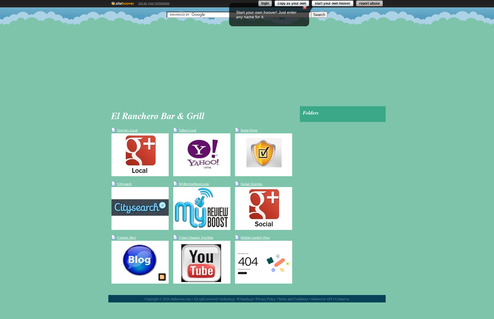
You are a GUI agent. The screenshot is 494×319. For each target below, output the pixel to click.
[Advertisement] (247, 62)
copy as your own (292, 3)
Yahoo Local (187, 130)
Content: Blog (126, 237)
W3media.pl (245, 298)
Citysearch (124, 183)
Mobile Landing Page (255, 237)
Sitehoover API (321, 298)
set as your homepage (154, 3)
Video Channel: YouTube (196, 237)
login (265, 3)
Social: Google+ (252, 183)
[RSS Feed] (162, 277)
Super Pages (249, 130)
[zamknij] (305, 7)
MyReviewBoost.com (194, 183)
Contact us (342, 298)
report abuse (369, 3)
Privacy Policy (266, 298)
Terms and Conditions (293, 298)
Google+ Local (127, 130)
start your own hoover (332, 3)
